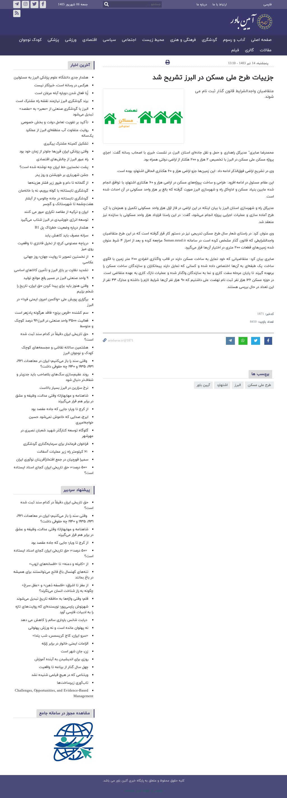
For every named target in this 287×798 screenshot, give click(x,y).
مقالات (266, 50)
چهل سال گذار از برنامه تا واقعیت (63, 667)
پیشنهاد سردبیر (77, 490)
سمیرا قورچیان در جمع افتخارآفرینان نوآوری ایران (51, 459)
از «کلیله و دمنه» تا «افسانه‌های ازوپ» (58, 564)
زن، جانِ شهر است (74, 651)
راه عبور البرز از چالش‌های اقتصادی (61, 159)
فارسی (267, 4)
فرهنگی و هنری (183, 40)
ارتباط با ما (219, 4)
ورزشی (71, 40)
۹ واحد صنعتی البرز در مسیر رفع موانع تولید (56, 278)
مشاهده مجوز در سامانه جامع (64, 713)
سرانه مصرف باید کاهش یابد (66, 235)
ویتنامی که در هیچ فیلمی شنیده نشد (59, 675)
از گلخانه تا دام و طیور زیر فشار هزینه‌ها (58, 182)
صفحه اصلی (261, 40)
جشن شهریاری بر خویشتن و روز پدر (61, 175)
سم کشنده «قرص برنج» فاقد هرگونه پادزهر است (51, 312)
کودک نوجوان (30, 40)
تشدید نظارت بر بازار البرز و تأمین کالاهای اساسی (51, 270)
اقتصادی (89, 40)
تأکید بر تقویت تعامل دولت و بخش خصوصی (54, 122)
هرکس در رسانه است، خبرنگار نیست (61, 85)
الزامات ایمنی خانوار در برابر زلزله (65, 643)
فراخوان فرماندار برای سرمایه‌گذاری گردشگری (55, 443)
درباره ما (201, 4)
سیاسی (109, 40)
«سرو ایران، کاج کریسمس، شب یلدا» (60, 635)
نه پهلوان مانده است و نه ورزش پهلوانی (57, 628)
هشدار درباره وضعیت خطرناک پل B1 (61, 227)
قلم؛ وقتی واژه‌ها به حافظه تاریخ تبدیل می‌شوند (52, 598)
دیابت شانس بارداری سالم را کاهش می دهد (54, 620)
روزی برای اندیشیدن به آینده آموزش (61, 659)
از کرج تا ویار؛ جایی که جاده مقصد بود (59, 409)
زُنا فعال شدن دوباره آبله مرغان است (61, 93)
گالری (249, 50)
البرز (238, 385)
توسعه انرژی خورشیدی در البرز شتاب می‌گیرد (54, 219)
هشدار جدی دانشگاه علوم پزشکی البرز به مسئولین (51, 77)
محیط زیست (153, 40)
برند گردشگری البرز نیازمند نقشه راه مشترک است (52, 101)
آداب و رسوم (234, 40)
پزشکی (53, 40)
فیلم (235, 50)
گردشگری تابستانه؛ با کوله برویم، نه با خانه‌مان (53, 190)
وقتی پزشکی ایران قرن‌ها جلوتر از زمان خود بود (53, 151)
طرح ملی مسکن (259, 385)
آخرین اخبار (80, 65)
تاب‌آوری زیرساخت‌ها (72, 682)
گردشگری (209, 40)
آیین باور (203, 385)
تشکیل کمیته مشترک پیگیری (65, 143)
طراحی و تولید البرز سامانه (144, 790)
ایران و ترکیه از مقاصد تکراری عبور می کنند (56, 212)
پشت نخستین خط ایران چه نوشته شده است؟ (54, 167)
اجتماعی (129, 40)
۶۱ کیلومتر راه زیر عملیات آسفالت (62, 451)
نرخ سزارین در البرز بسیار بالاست (64, 387)
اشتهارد (222, 385)
